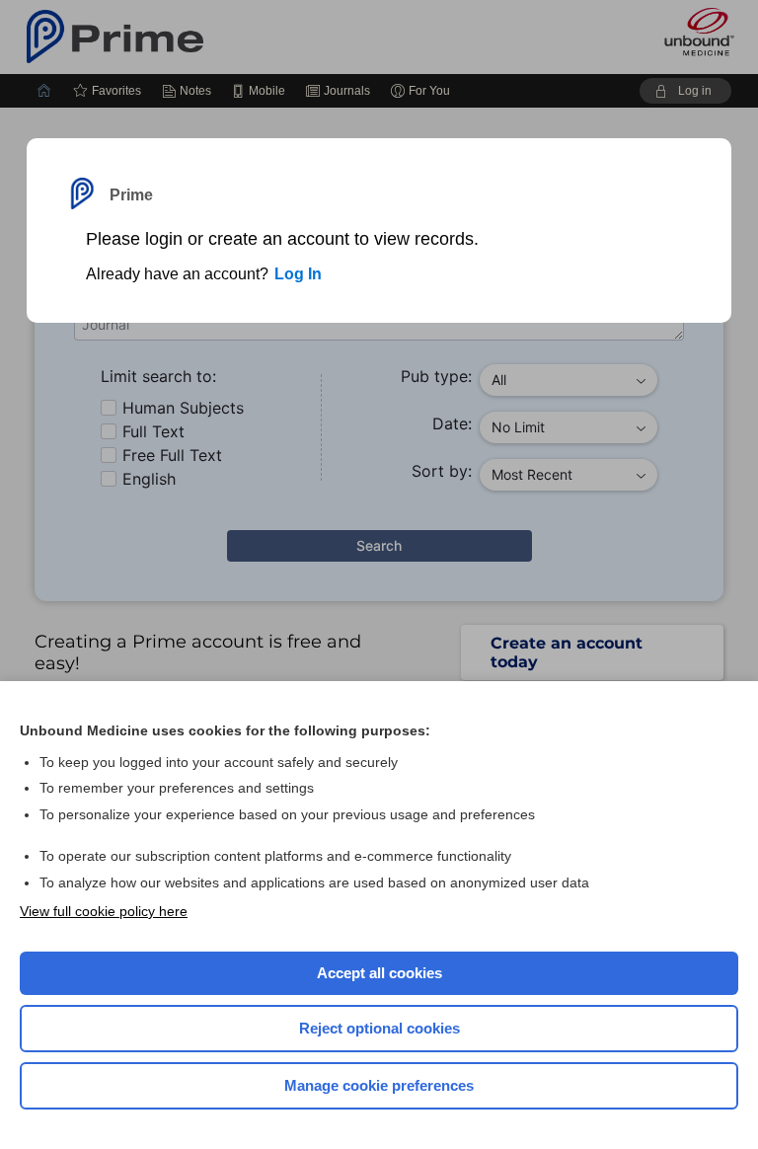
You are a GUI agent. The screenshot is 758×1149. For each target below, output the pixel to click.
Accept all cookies (379, 972)
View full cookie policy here (104, 911)
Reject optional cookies (379, 1028)
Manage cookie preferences (379, 1085)
